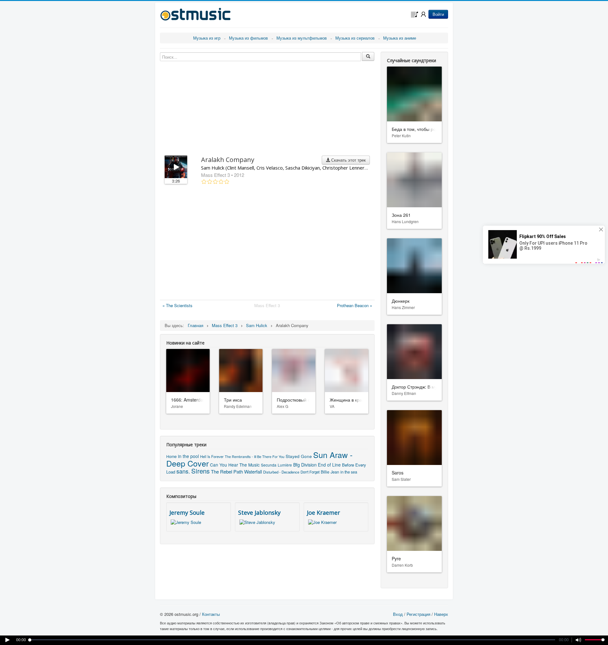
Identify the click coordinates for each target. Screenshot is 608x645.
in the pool (188, 456)
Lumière (285, 465)
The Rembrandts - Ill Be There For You (254, 456)
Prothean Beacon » (354, 305)
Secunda (268, 465)
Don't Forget (310, 471)
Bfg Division (305, 464)
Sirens (200, 470)
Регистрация (418, 614)
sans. (183, 471)
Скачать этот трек (348, 160)
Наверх (441, 614)
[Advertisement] (267, 243)
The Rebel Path (227, 471)
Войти (438, 14)
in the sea (348, 472)
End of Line (329, 464)
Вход (398, 614)
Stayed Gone (299, 456)
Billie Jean (330, 472)
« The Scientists (177, 305)
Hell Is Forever (212, 456)
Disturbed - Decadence (281, 471)
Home (171, 456)
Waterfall (253, 471)
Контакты (211, 614)
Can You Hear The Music (235, 464)
